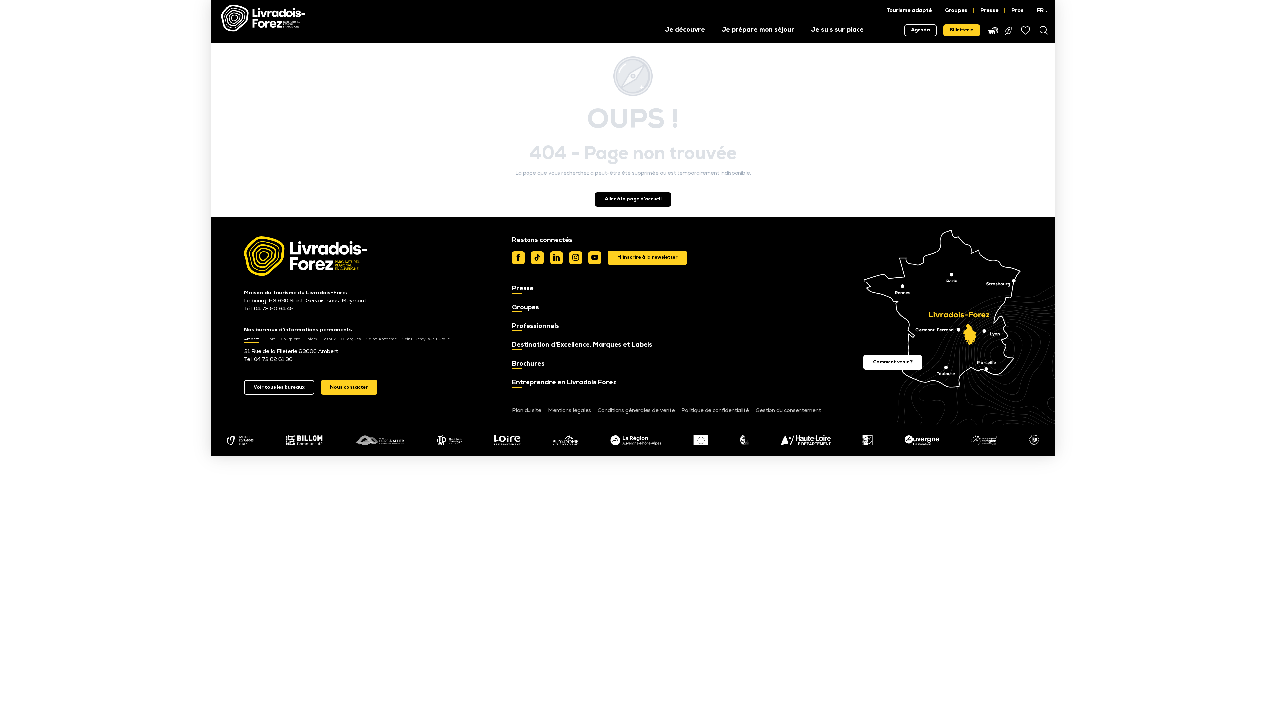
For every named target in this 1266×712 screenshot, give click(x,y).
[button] (1039, 10)
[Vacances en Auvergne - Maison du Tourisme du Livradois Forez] (263, 18)
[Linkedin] (556, 257)
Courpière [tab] (290, 339)
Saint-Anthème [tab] (381, 339)
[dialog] (647, 258)
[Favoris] (1026, 30)
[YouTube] (594, 257)
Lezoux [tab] (329, 339)
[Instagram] (575, 257)
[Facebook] (518, 257)
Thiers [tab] (311, 339)
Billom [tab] (270, 339)
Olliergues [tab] (351, 339)
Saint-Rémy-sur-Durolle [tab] (426, 339)
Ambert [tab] (251, 339)
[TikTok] (537, 257)
